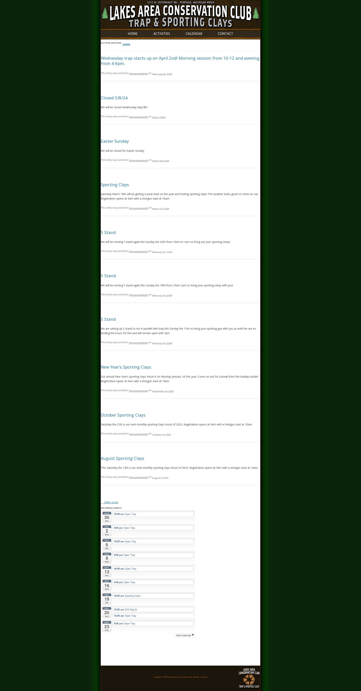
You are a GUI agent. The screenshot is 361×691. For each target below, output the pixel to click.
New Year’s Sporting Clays (126, 367)
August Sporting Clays (122, 458)
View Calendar (184, 635)
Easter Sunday (115, 141)
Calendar (194, 33)
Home (133, 33)
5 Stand (108, 232)
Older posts (109, 502)
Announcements (138, 73)
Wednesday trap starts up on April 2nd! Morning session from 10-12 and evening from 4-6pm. (180, 60)
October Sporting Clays (123, 415)
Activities (161, 33)
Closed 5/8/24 (114, 98)
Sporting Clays (115, 184)
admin (126, 44)
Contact (225, 33)
